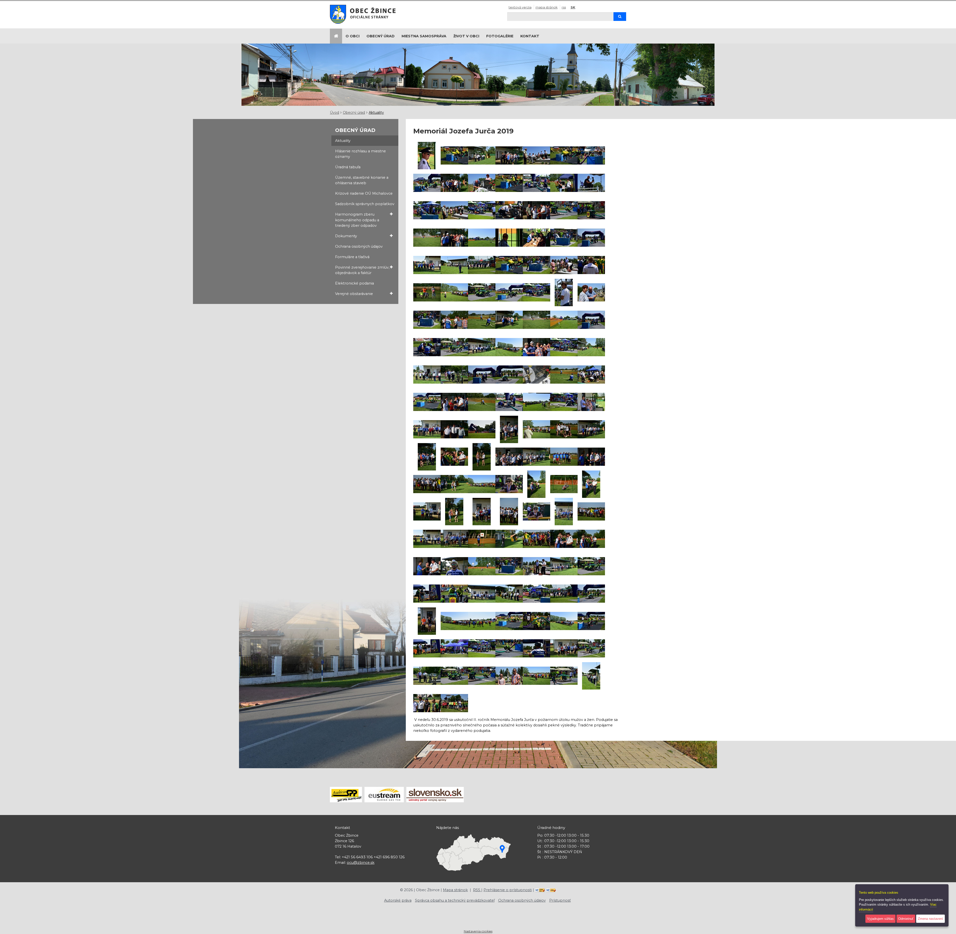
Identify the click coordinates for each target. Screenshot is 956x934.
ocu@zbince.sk (360, 862)
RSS (564, 7)
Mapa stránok (547, 7)
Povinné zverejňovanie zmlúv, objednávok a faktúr (362, 270)
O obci (352, 36)
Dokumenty (346, 236)
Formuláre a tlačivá (352, 257)
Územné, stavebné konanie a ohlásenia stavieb (361, 180)
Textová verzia (520, 7)
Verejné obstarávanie (354, 294)
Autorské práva (398, 900)
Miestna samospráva (424, 36)
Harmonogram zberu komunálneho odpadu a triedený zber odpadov (357, 220)
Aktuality (376, 112)
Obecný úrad (380, 36)
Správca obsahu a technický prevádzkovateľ (455, 900)
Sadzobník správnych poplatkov (364, 204)
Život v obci (466, 36)
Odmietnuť (905, 919)
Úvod (334, 112)
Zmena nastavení (930, 919)
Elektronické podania (354, 283)
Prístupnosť (560, 900)
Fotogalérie (499, 36)
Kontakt (529, 36)
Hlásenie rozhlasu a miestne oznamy (360, 154)
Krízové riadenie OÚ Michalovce (364, 193)
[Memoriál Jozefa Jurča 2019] (427, 155)
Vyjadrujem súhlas (880, 919)
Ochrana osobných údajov (359, 246)
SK (573, 7)
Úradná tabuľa (347, 167)
